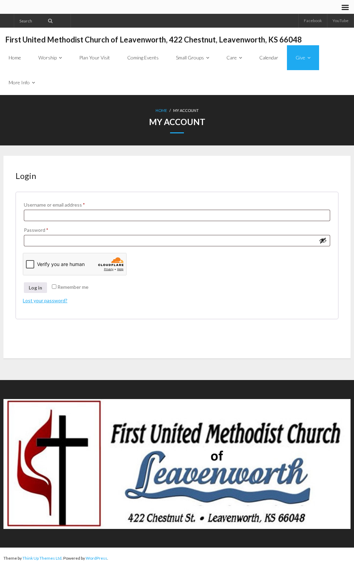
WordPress (96, 558)
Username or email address (64, 204)
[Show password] (323, 240)
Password (45, 230)
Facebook (313, 20)
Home (161, 110)
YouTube (340, 20)
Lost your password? (45, 300)
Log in (35, 288)
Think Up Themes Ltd (42, 558)
